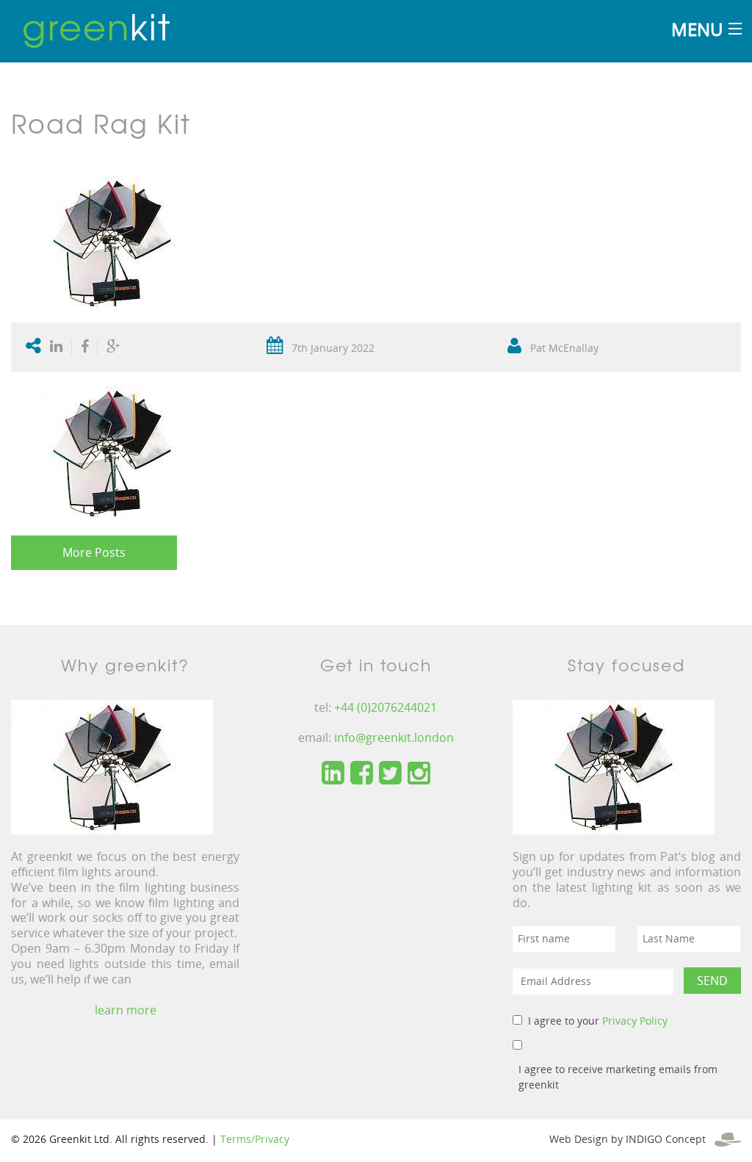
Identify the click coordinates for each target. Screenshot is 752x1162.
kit (96, 25)
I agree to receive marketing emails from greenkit (617, 1076)
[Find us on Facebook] (361, 773)
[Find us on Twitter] (390, 773)
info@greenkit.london (394, 737)
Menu (697, 29)
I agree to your (598, 1021)
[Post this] (59, 347)
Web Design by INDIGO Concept (632, 1139)
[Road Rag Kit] (112, 242)
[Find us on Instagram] (419, 773)
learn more (125, 1010)
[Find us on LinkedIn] (333, 773)
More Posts (94, 552)
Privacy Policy (635, 1021)
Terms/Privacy (254, 1139)
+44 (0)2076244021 (385, 707)
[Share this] (85, 347)
